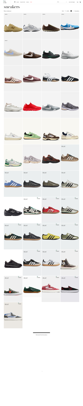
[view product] (13, 26)
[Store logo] (5, 1)
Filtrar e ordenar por (7, 11)
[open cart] (80, 2)
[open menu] (15, 2)
